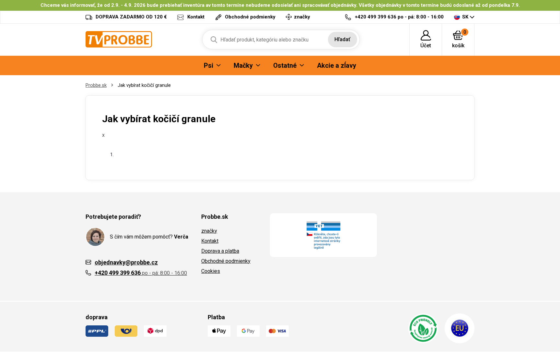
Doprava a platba (220, 251)
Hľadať (342, 39)
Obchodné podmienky (226, 261)
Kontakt (209, 241)
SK (465, 17)
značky (209, 231)
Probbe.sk (96, 85)
